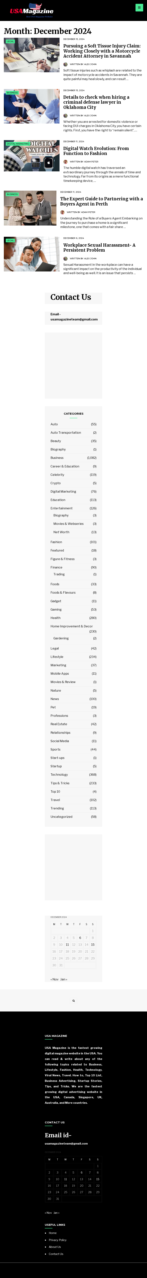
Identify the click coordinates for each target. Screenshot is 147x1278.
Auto (54, 424)
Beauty (56, 441)
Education (58, 500)
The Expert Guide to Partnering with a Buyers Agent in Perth (101, 201)
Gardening (61, 638)
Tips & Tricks (60, 783)
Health (55, 618)
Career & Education (65, 466)
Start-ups (58, 758)
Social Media (60, 741)
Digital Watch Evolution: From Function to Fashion (96, 151)
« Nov (55, 979)
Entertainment (62, 508)
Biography (58, 449)
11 (67, 944)
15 (93, 944)
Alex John (90, 64)
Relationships (60, 733)
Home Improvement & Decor (72, 626)
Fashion (56, 542)
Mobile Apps (60, 673)
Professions (59, 716)
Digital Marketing (18, 143)
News (55, 699)
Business (12, 92)
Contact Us (56, 1254)
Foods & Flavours (63, 592)
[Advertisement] (73, 367)
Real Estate (59, 724)
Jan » (63, 979)
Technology (59, 774)
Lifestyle (57, 657)
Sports (55, 749)
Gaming (56, 609)
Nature (56, 690)
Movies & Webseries (68, 524)
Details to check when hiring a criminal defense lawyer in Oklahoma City (96, 102)
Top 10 (55, 791)
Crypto (56, 483)
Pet (53, 707)
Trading (59, 574)
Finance (56, 567)
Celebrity (57, 475)
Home (53, 1233)
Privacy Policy (58, 1240)
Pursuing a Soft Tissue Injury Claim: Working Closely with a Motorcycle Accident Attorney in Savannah (102, 51)
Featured (57, 550)
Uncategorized (61, 817)
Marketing (58, 665)
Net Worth (61, 532)
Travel (55, 800)
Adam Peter (91, 161)
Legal (10, 41)
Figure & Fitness (63, 559)
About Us (55, 1247)
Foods (55, 584)
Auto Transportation (66, 432)
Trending (57, 808)
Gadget (56, 601)
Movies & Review (63, 682)
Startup (56, 766)
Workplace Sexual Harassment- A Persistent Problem (99, 247)
